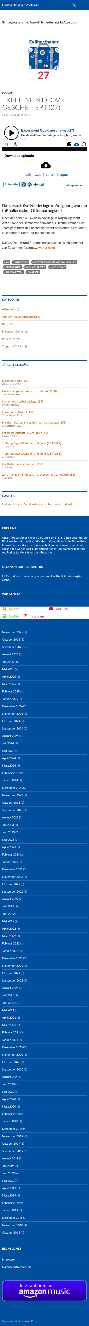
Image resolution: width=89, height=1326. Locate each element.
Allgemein (8, 309)
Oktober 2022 (11, 884)
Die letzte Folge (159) (15, 380)
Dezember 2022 (12, 869)
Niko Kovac (58, 267)
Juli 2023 (8, 824)
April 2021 (9, 1017)
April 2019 (9, 1188)
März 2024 (9, 765)
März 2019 (9, 1195)
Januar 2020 (10, 1121)
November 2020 (12, 1054)
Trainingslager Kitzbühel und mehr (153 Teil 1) (31, 453)
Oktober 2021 (11, 973)
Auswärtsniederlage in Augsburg (55, 262)
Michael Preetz (35, 267)
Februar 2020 (11, 1114)
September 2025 (12, 647)
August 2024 (10, 736)
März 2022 (9, 936)
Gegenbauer (13, 267)
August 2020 (10, 1077)
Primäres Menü (84, 5)
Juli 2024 (8, 743)
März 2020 (9, 1106)
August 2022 (10, 899)
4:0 (7, 262)
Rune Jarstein (14, 272)
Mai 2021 (8, 1010)
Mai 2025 (8, 669)
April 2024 (9, 758)
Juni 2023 (8, 832)
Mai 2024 (8, 750)
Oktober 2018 (11, 1232)
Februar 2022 (11, 943)
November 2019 (12, 1136)
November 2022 (12, 876)
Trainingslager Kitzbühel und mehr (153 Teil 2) (31, 443)
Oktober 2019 (11, 1143)
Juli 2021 (8, 995)
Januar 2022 (10, 950)
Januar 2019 (10, 1210)
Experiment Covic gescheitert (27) (34, 103)
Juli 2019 (8, 1165)
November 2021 (12, 965)
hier (50, 552)
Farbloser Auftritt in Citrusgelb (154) (25, 432)
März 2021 (9, 1025)
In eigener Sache (12, 331)
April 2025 (9, 676)
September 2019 (12, 1151)
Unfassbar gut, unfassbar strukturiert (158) (29, 391)
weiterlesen (46, 247)
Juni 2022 (8, 913)
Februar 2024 (11, 773)
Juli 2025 (8, 661)
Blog (5, 324)
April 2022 (9, 928)
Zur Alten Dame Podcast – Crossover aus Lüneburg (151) (38, 474)
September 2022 (12, 891)
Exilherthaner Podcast (20, 5)
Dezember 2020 (12, 1047)
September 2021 (12, 980)
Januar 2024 (10, 780)
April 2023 (9, 847)
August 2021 (10, 988)
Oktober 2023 (11, 802)
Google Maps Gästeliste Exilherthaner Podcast (42, 504)
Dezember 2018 (12, 1217)
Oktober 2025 (11, 639)
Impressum (9, 1259)
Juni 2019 (8, 1173)
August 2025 (10, 654)
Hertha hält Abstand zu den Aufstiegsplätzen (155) (34, 422)
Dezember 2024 (12, 706)
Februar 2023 (11, 854)
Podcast (8, 92)
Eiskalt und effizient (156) (18, 412)
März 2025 (9, 684)
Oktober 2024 (11, 721)
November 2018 (12, 1225)
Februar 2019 (11, 1203)
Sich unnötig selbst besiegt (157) (22, 401)
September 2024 (12, 728)
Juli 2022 (8, 906)
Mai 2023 (8, 839)
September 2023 (12, 810)
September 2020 (12, 1069)
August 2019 (10, 1158)
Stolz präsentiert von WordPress (19, 1320)
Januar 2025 (10, 698)
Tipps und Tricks (12, 346)
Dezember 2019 (12, 1128)
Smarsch (33, 272)
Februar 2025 (11, 691)
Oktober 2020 (11, 1062)
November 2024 (12, 713)
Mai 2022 (8, 921)
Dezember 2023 (12, 787)
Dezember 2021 (12, 958)
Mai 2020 (8, 1091)
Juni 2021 (8, 1002)
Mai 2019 (8, 1180)
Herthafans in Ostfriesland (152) (22, 464)
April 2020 (9, 1099)
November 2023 (12, 795)
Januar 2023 (10, 862)
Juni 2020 (8, 1084)
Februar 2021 (11, 1032)
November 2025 (12, 632)
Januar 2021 (10, 1039)
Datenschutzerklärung (16, 1267)
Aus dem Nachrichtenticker (19, 316)
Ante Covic (21, 262)
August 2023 (10, 817)
